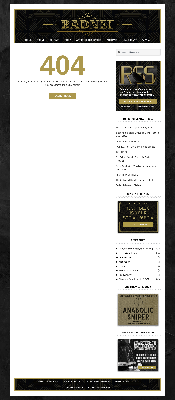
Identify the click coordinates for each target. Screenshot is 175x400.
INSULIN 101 (122, 152)
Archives (112, 40)
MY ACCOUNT (130, 40)
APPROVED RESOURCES (88, 40)
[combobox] (138, 52)
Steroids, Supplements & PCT (134, 279)
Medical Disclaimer (126, 382)
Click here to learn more (145, 107)
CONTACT (54, 40)
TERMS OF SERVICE (48, 382)
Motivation (124, 261)
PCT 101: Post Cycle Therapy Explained (135, 147)
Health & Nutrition (128, 253)
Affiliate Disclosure (98, 382)
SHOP (68, 40)
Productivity (125, 274)
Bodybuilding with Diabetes (129, 185)
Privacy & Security (128, 270)
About (40, 40)
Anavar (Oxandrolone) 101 (129, 141)
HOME (28, 40)
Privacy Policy (71, 382)
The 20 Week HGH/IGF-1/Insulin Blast (134, 180)
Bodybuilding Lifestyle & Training (136, 248)
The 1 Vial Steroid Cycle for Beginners (134, 127)
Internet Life (125, 257)
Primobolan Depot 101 (127, 175)
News (122, 266)
